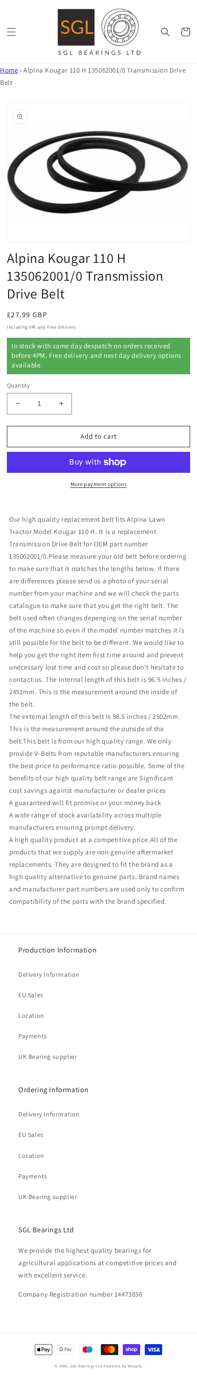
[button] (11, 32)
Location (31, 1015)
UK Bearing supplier (47, 1056)
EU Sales (31, 995)
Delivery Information (49, 974)
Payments (32, 1036)
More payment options (99, 484)
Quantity (18, 385)
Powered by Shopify (123, 1365)
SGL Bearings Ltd (86, 1365)
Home (9, 70)
